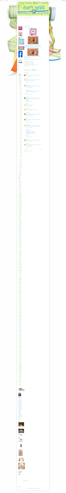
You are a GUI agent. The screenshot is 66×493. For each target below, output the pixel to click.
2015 (19, 81)
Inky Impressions (20, 261)
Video (19, 378)
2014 (19, 82)
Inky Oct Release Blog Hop (21, 131)
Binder (19, 192)
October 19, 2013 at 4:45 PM (29, 87)
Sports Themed (20, 347)
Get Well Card (20, 240)
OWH (19, 292)
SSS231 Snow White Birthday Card (21, 145)
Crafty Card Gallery (20, 222)
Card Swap (20, 206)
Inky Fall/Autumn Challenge (21, 128)
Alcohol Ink (20, 178)
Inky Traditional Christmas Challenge (21, 96)
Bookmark (20, 198)
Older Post (40, 149)
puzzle (19, 313)
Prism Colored (20, 310)
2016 (19, 80)
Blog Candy (20, 196)
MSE (19, 286)
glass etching (20, 247)
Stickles (20, 351)
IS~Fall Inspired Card (21, 138)
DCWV (26, 70)
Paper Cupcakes (20, 293)
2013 (19, 83)
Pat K (26, 84)
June (20, 164)
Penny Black (20, 299)
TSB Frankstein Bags (21, 93)
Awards (20, 185)
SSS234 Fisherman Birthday (21, 107)
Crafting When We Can (20, 220)
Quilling (20, 316)
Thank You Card (20, 363)
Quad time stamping (20, 315)
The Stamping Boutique (20, 367)
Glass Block (20, 245)
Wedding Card (20, 381)
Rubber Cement (20, 321)
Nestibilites (20, 289)
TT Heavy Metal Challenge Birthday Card (21, 156)
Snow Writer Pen (20, 338)
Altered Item (20, 180)
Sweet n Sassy (20, 357)
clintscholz (34, 488)
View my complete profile (20, 419)
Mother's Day (20, 284)
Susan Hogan (27, 124)
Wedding (20, 380)
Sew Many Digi (20, 330)
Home (18, 17)
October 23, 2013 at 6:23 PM (29, 127)
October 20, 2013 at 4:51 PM (29, 101)
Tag (19, 361)
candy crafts (20, 203)
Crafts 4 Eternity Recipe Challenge (27, 63)
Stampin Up (20, 349)
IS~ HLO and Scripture (21, 124)
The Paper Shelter (20, 366)
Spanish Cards (20, 345)
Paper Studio (20, 294)
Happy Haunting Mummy (21, 100)
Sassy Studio (20, 324)
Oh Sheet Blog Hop (21, 113)
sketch (34, 70)
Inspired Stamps (20, 263)
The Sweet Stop (35, 45)
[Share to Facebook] (34, 69)
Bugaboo (20, 201)
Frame (19, 237)
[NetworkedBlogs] (20, 62)
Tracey (26, 143)
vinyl (19, 379)
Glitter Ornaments (20, 249)
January (21, 170)
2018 (19, 78)
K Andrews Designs (20, 270)
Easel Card (20, 231)
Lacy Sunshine (20, 274)
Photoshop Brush (20, 303)
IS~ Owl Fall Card (20, 90)
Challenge (20, 208)
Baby (19, 186)
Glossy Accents (20, 251)
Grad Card (20, 252)
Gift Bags (20, 242)
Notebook (20, 291)
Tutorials (21, 17)
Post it (20, 308)
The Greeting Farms (20, 364)
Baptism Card (20, 190)
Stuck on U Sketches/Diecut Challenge (27, 64)
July (20, 163)
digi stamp (20, 227)
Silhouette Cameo (20, 335)
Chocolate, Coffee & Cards (26, 62)
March (20, 167)
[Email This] (32, 69)
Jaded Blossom (20, 266)
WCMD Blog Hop (20, 148)
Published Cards (20, 312)
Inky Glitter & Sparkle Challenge (21, 141)
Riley (19, 320)
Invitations (20, 264)
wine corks (20, 382)
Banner (20, 189)
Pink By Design (20, 304)
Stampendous (20, 348)
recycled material (20, 319)
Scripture (20, 329)
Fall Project (28, 70)
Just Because (20, 267)
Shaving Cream (20, 334)
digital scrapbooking (20, 229)
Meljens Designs (20, 278)
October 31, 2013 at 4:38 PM (29, 146)
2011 (19, 173)
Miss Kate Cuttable (31, 70)
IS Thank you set (21, 150)
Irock (19, 265)
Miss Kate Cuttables (32, 56)
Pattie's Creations (20, 296)
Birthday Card (20, 194)
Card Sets (20, 205)
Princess (20, 309)
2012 (19, 172)
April (20, 166)
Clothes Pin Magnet (20, 214)
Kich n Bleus (20, 272)
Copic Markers (20, 218)
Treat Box (20, 371)
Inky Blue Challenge (21, 153)
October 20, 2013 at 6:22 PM (29, 110)
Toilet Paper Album (20, 370)
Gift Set (20, 244)
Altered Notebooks (20, 182)
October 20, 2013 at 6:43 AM (29, 94)
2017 (19, 79)
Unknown (27, 103)
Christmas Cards (20, 210)
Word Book (20, 384)
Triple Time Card (20, 372)
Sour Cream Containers (20, 343)
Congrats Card (20, 216)
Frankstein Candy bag (21, 119)
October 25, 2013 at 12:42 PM (29, 136)
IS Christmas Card (21, 110)
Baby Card (20, 187)
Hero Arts (20, 258)
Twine (35, 70)
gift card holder (20, 243)
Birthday (20, 193)
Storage (20, 352)
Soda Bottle (20, 339)
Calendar (20, 202)
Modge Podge (20, 283)
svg (19, 354)
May (20, 165)
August (21, 161)
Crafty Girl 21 (19, 50)
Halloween (20, 255)
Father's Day (20, 235)
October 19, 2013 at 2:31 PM (29, 82)
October (21, 88)
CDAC (19, 207)
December (21, 84)
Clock (19, 212)
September (21, 159)
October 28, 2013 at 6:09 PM (29, 141)
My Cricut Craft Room (20, 287)
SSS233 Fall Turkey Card (21, 121)
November (21, 86)
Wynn (26, 78)
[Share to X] (33, 69)
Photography (24, 17)
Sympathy (20, 360)
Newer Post (25, 149)
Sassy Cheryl (20, 322)
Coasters (20, 215)
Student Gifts (20, 353)
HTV (19, 259)
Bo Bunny (20, 197)
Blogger (39, 488)
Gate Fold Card (20, 239)
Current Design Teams (29, 17)
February (21, 168)
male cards (20, 275)
